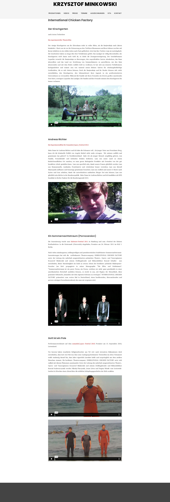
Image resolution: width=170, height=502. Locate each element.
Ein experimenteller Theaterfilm (59, 40)
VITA (109, 13)
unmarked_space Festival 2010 (83, 344)
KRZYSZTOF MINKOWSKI (85, 4)
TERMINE (84, 13)
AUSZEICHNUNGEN (97, 13)
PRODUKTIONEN (54, 13)
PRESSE (75, 13)
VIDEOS (66, 13)
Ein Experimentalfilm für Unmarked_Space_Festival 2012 (68, 145)
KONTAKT (118, 13)
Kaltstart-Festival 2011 (79, 241)
